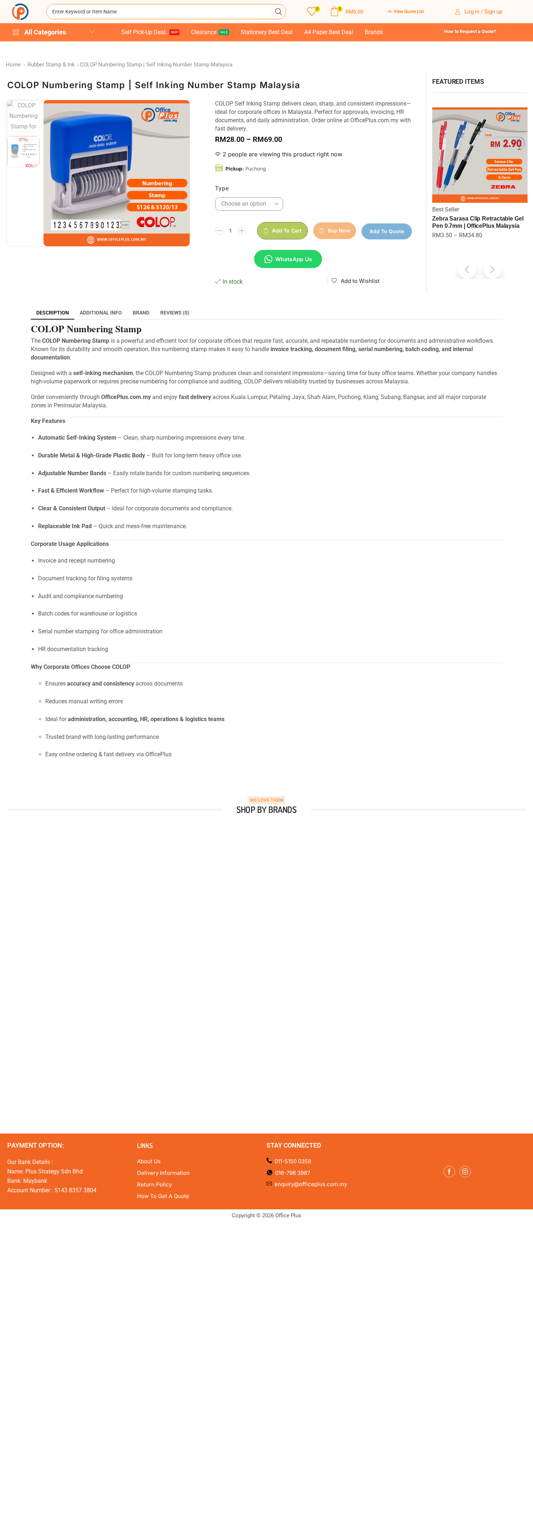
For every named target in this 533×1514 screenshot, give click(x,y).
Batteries (443, 209)
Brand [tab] (141, 313)
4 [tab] (262, 961)
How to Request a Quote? (470, 31)
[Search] (278, 11)
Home (13, 64)
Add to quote (386, 231)
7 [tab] (284, 961)
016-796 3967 (292, 1172)
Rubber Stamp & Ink (51, 64)
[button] (313, 11)
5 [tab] (270, 961)
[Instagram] (465, 1171)
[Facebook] (449, 1171)
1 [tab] (241, 961)
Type (222, 188)
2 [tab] (248, 961)
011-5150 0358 (292, 1161)
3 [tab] (255, 961)
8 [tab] (292, 961)
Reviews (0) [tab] (174, 313)
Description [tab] (52, 313)
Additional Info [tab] (101, 313)
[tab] (52, 313)
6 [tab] (277, 961)
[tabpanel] (69, 886)
